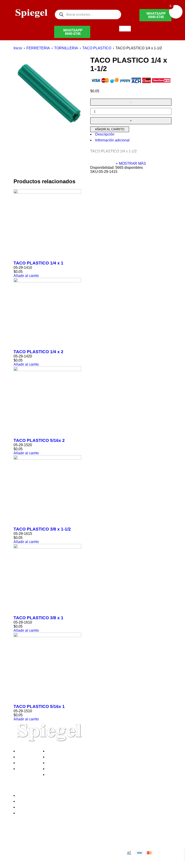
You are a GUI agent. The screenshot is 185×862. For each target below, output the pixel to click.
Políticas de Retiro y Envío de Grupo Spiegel (83, 763)
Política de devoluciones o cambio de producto (85, 757)
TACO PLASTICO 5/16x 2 (39, 440)
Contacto (25, 769)
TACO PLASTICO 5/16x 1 (39, 706)
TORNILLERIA (66, 48)
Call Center (57, 774)
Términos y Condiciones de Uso (73, 769)
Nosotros (25, 751)
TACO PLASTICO (96, 48)
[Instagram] (43, 837)
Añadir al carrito (109, 129)
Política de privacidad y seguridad (75, 751)
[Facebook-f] (19, 837)
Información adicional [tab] (112, 140)
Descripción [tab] (104, 134)
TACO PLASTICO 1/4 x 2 (38, 351)
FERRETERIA (38, 48)
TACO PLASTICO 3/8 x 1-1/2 (42, 529)
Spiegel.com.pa (50, 852)
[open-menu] (125, 28)
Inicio (18, 48)
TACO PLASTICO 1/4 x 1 (38, 263)
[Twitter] (31, 837)
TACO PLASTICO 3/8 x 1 (38, 617)
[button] (26, 276)
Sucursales (27, 757)
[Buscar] (61, 14)
